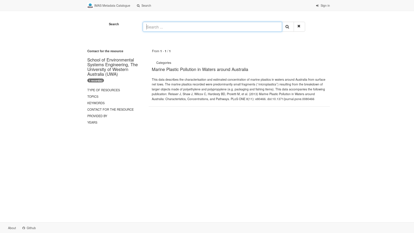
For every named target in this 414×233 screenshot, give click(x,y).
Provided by (97, 116)
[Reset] (299, 27)
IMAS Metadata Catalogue (111, 5)
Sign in (325, 5)
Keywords (96, 103)
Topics (92, 96)
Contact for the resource (110, 109)
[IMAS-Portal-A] (174, 62)
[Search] (288, 27)
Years (92, 122)
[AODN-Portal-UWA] (173, 62)
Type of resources (103, 90)
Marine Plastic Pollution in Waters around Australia (200, 69)
